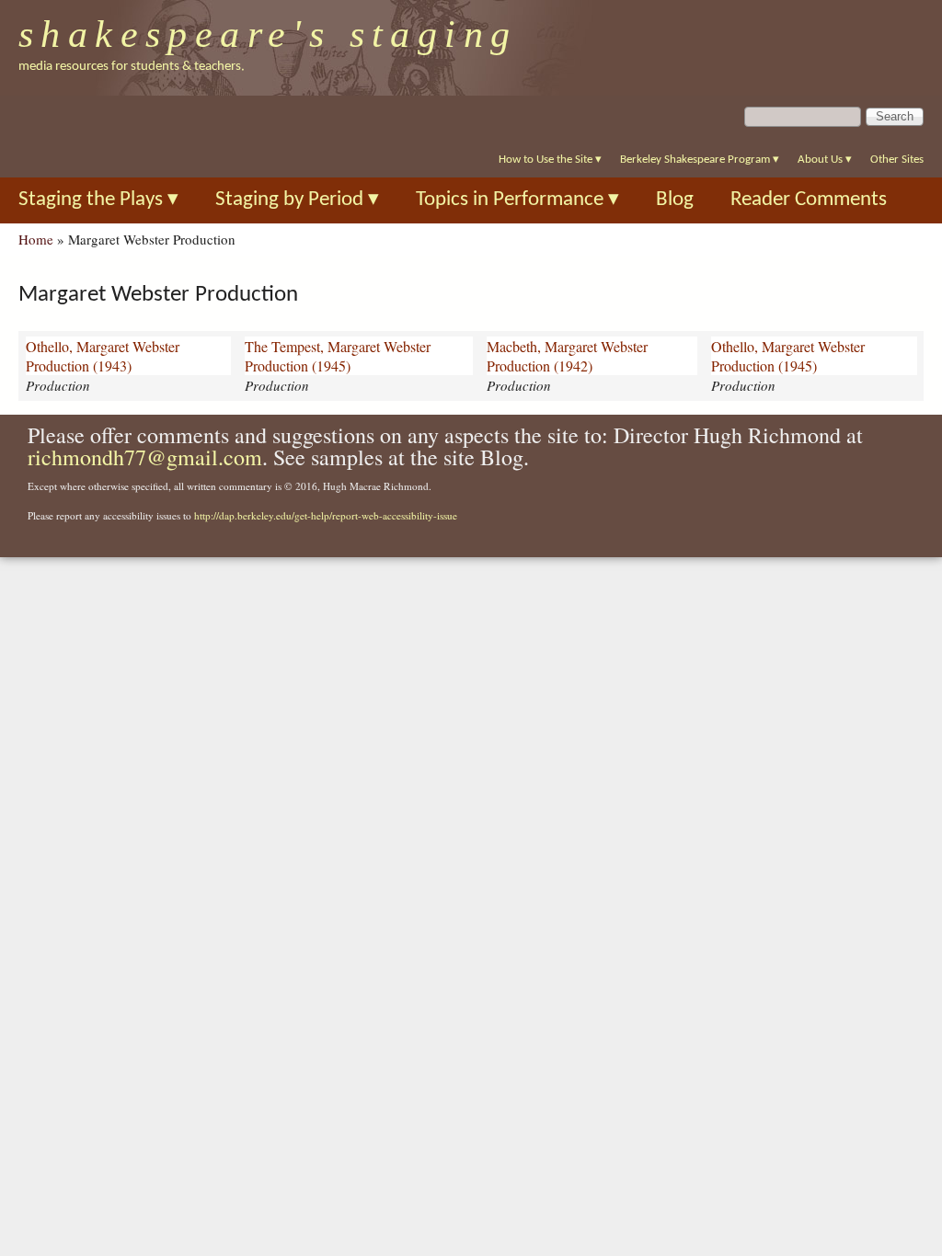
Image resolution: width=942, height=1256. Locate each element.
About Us (825, 160)
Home (35, 239)
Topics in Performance (517, 200)
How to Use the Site (550, 160)
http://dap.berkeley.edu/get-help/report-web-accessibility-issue (325, 515)
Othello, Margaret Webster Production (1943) (102, 356)
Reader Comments (808, 200)
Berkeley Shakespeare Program (699, 160)
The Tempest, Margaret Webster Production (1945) (338, 356)
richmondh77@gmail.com (145, 457)
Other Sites (897, 160)
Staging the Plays (98, 200)
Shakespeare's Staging (268, 34)
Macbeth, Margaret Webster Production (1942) (567, 356)
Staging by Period (297, 200)
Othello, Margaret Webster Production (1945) (788, 356)
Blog (675, 200)
